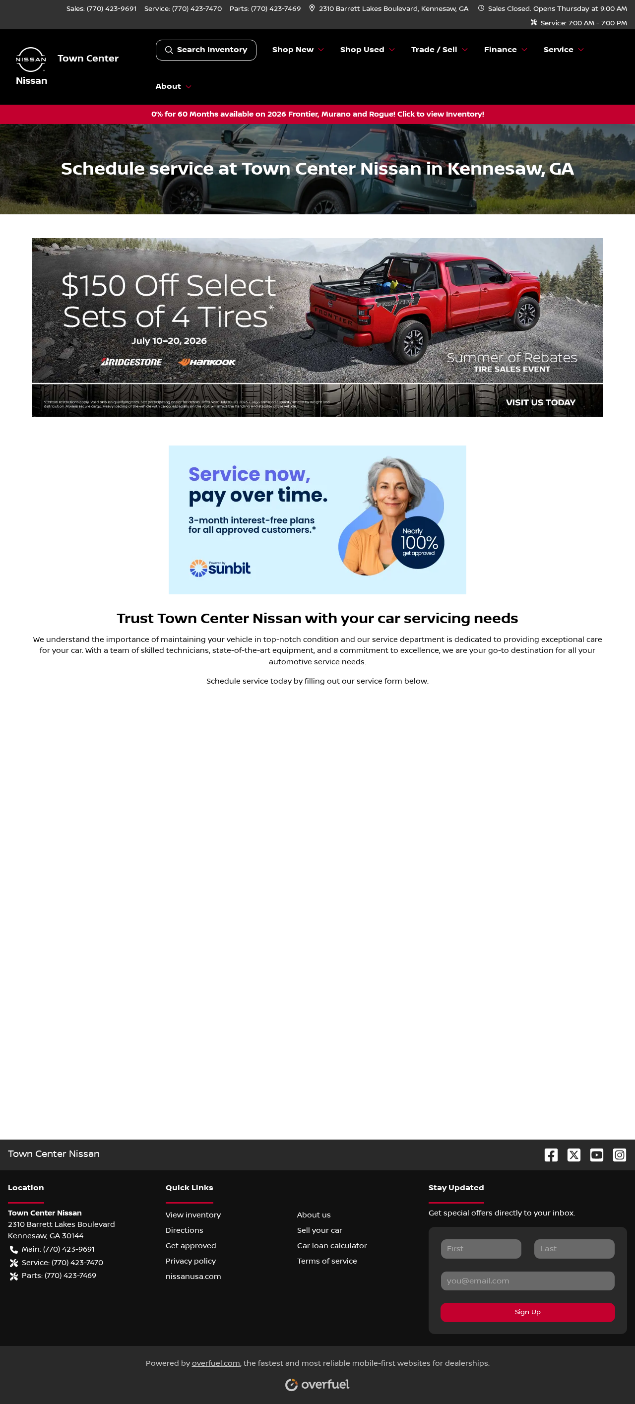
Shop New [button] (293, 50)
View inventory (193, 1215)
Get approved (191, 1245)
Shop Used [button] (362, 50)
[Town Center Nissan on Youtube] (592, 1154)
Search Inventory (212, 50)
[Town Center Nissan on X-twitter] (570, 1154)
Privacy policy (191, 1261)
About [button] (168, 86)
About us (314, 1215)
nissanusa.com (193, 1276)
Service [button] (558, 50)
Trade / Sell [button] (434, 50)
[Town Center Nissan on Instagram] (615, 1154)
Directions (184, 1230)
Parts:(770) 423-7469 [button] (59, 1275)
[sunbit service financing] (317, 520)
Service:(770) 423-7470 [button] (62, 1262)
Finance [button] (500, 50)
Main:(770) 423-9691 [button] (58, 1249)
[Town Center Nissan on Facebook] (547, 1154)
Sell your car (319, 1230)
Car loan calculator (332, 1245)
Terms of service (327, 1261)
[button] (389, 9)
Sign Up (528, 1312)
